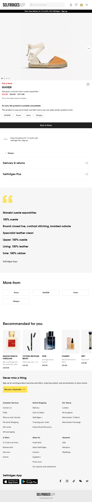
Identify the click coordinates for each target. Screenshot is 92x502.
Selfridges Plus (12, 174)
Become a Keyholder (13, 389)
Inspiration (37, 442)
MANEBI (7, 87)
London (65, 408)
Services (6, 452)
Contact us (7, 408)
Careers (36, 452)
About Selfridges (39, 447)
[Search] (32, 4)
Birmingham (67, 412)
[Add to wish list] (88, 84)
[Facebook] (60, 482)
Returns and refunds (11, 417)
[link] (11, 363)
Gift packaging (9, 432)
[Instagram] (67, 482)
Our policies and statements (44, 466)
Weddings (66, 452)
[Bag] (81, 4)
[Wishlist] (76, 4)
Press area (37, 462)
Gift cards (7, 427)
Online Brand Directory (42, 427)
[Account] (71, 4)
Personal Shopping (10, 422)
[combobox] (49, 5)
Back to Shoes (46, 125)
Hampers (66, 447)
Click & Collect (38, 412)
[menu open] (86, 4)
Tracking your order (41, 422)
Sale (64, 442)
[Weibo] (87, 482)
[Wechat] (80, 482)
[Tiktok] (74, 482)
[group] (46, 350)
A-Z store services (10, 442)
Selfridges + (38, 417)
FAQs (5, 412)
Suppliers (37, 457)
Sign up (64, 11)
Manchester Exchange (71, 422)
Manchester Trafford (71, 417)
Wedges (11, 153)
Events (6, 457)
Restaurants (8, 447)
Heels (75, 292)
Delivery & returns (14, 163)
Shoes (16, 292)
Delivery (36, 408)
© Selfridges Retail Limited (46, 498)
